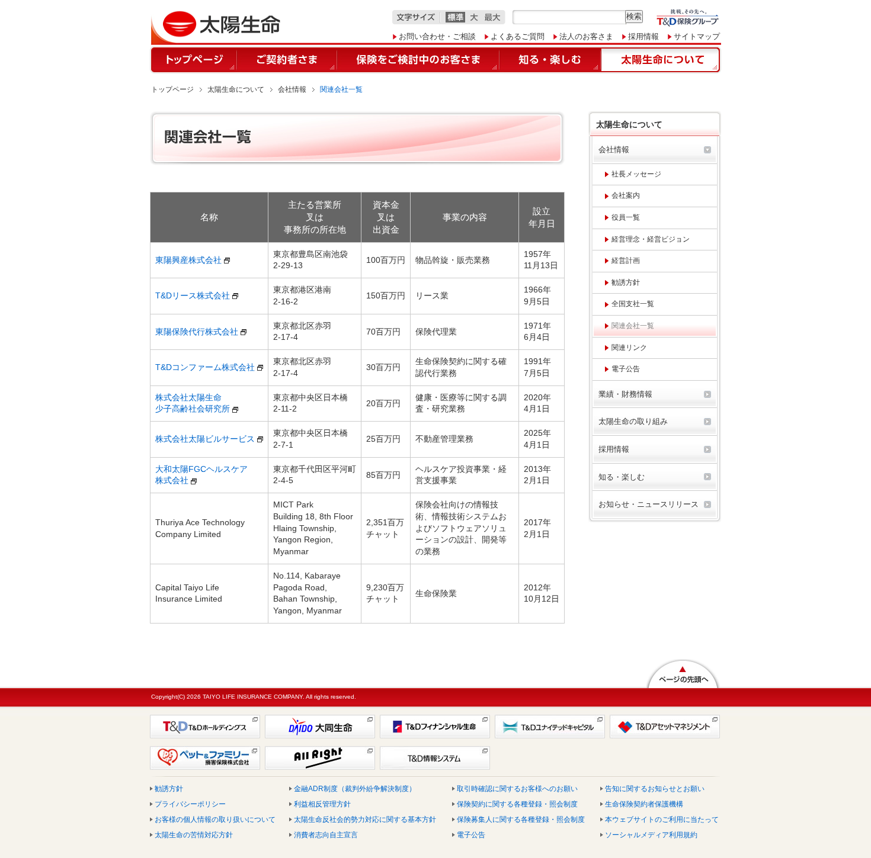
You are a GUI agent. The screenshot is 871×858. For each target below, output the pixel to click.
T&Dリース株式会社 (192, 295)
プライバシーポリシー (190, 804)
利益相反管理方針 (322, 804)
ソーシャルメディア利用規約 (651, 835)
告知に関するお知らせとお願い (655, 789)
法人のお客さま (586, 36)
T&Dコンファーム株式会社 (205, 367)
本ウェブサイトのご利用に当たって (662, 819)
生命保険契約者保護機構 (644, 804)
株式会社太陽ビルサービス (205, 439)
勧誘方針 (169, 789)
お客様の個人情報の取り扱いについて (215, 819)
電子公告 (471, 835)
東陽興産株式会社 (188, 260)
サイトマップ (697, 36)
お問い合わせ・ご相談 (437, 36)
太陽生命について (235, 89)
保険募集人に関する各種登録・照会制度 (521, 819)
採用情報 (643, 36)
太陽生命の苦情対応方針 (194, 835)
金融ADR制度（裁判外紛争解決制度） (355, 789)
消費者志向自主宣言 (326, 835)
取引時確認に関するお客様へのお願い (517, 789)
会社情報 (292, 89)
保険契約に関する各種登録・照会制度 (517, 804)
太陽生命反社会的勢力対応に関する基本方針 (365, 819)
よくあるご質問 (518, 36)
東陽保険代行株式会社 (196, 331)
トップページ (172, 89)
